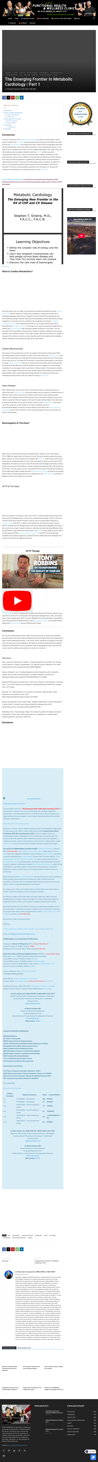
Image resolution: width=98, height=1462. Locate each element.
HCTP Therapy (11, 123)
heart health (52, 1235)
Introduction (8, 110)
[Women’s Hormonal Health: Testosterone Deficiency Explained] (11, 1358)
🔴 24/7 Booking (43, 18)
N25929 (32, 966)
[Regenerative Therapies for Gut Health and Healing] (32, 1379)
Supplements (35, 74)
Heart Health (27, 74)
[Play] (17, 601)
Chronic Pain (22, 72)
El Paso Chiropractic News (56, 72)
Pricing (32, 23)
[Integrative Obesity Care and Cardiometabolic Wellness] (11, 1379)
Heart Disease (11, 116)
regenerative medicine (39, 471)
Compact (14, 956)
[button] (93, 19)
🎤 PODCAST (12, 23)
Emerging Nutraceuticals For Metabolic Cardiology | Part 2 (47, 1262)
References (12, 127)
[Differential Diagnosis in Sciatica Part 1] (39, 1422)
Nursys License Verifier (28, 971)
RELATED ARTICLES (9, 1348)
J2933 (38, 1021)
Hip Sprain (5, 1261)
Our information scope (10, 862)
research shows (19, 392)
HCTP (39, 152)
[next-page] (6, 1393)
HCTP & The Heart (12, 121)
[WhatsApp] (17, 98)
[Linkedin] (22, 98)
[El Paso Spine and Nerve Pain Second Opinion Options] (32, 1358)
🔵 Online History (27, 18)
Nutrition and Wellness (32, 72)
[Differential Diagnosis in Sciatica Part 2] (39, 1432)
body (9, 1235)
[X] (8, 98)
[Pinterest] (13, 98)
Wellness (56, 74)
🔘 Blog (77, 18)
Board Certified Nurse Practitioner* (26, 979)
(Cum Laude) (47, 989)
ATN (51, 929)
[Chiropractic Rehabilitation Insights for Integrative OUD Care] (53, 1379)
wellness (30, 1237)
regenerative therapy (40, 621)
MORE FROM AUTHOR (24, 1348)
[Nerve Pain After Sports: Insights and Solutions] (53, 1358)
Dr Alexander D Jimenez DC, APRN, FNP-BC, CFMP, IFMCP (21, 89)
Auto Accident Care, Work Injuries (31, 851)
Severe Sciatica (47, 854)
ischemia (42, 459)
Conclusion (8, 125)
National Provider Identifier (12, 1088)
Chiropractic (10, 27)
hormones (19, 142)
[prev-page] (3, 1393)
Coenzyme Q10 (49, 474)
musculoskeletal (15, 328)
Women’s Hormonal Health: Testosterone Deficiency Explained (9, 1368)
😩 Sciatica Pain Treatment (61, 18)
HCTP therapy (7, 613)
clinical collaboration (27, 877)
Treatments (15, 72)
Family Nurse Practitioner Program (42, 986)
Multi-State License (21, 981)
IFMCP (42, 929)
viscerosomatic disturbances (42, 864)
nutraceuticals (6, 1237)
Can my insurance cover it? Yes (13, 179)
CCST (37, 929)
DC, (16, 929)
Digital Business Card (32, 1003)
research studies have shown (29, 533)
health (45, 1235)
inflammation (47, 402)
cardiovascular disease (27, 1235)
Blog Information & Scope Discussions (16, 824)
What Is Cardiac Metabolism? (14, 113)
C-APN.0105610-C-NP (46, 964)
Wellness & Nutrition (45, 849)
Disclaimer (8, 129)
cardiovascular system (28, 139)
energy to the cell (15, 363)
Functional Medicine (44, 72)
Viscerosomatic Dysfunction (45, 74)
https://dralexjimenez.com (22, 1274)
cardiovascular (16, 1235)
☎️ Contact (23, 23)
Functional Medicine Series (12, 74)
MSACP (20, 929)
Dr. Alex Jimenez (9, 929)
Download (5, 266)
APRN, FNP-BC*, (29, 929)
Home (10, 18)
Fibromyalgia (27, 856)
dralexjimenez (38, 1235)
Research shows (54, 355)
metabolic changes (19, 326)
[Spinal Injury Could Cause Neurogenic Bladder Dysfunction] (39, 1413)
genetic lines (44, 375)
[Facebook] (4, 98)
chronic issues (16, 623)
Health (21, 74)
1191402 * (35, 959)
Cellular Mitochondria (13, 115)
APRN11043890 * (40, 961)
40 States (49, 981)
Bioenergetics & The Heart (13, 119)
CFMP (47, 929)
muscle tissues (16, 144)
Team (16, 18)
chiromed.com (8, 843)
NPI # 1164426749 (32, 1018)
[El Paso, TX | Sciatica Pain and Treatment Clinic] (49, 8)
